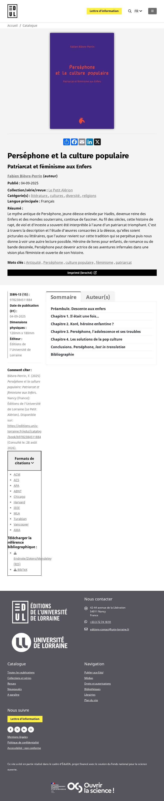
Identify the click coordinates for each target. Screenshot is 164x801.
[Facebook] (10, 730)
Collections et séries (19, 678)
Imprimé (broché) (80, 273)
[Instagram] (31, 730)
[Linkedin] (24, 730)
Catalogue (30, 25)
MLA (17, 513)
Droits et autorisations (97, 683)
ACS (16, 480)
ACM (17, 474)
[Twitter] (17, 730)
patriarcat (124, 262)
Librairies (89, 694)
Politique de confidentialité (23, 742)
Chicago (19, 497)
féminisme (104, 262)
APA (16, 486)
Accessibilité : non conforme (24, 748)
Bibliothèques (92, 689)
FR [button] (137, 11)
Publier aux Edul (93, 672)
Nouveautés (14, 689)
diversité (73, 195)
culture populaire (80, 262)
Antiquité (33, 262)
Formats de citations (24, 460)
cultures (57, 195)
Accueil (12, 25)
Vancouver (21, 524)
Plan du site (91, 700)
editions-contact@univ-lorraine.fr (109, 629)
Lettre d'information (104, 11)
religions (89, 195)
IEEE (17, 508)
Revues (11, 683)
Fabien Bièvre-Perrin (24, 176)
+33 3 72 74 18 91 (100, 621)
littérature (39, 195)
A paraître (13, 694)
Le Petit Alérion (60, 190)
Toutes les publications (21, 672)
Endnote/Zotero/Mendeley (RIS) (32, 561)
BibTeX (22, 570)
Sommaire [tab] (63, 296)
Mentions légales (17, 736)
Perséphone (53, 262)
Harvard (19, 502)
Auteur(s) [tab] (98, 296)
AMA (17, 530)
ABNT (18, 491)
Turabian (20, 519)
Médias (88, 678)
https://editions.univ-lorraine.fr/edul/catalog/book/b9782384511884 (24, 431)
